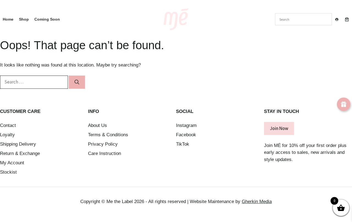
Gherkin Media (257, 201)
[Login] (337, 19)
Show (343, 104)
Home (8, 19)
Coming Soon (47, 19)
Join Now (279, 128)
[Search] (77, 82)
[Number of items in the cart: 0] (347, 19)
